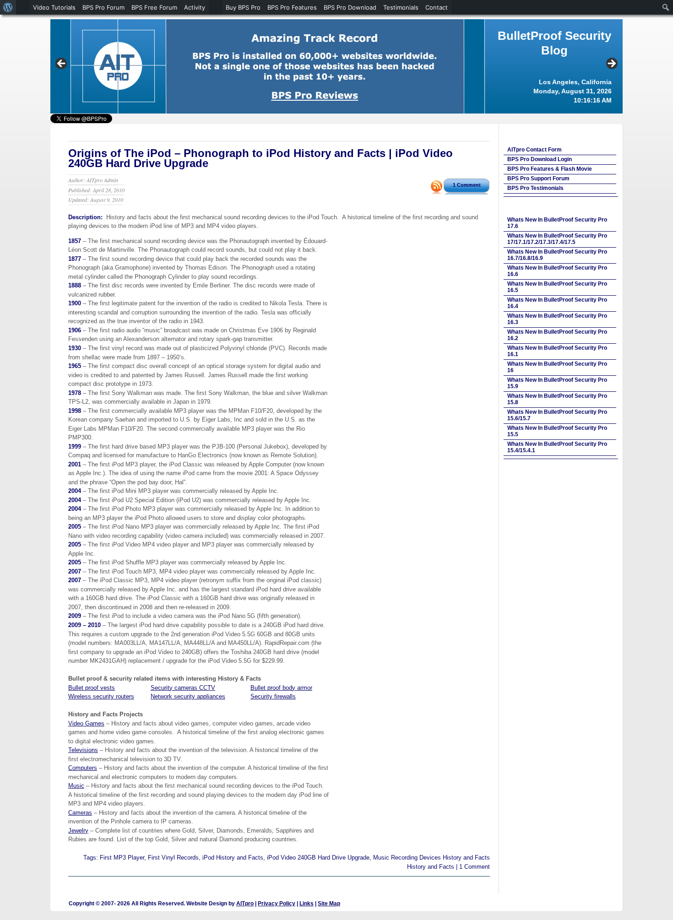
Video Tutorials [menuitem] (54, 7)
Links (306, 903)
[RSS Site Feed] (436, 191)
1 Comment (467, 185)
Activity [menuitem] (194, 7)
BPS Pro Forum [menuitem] (103, 7)
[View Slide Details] (336, 66)
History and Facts (430, 866)
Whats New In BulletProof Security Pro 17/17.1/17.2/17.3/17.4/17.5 (557, 239)
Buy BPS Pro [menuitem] (243, 7)
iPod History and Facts (232, 857)
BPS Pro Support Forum (538, 178)
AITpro (245, 903)
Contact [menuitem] (436, 7)
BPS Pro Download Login (539, 159)
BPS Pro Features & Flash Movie (549, 169)
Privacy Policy (276, 903)
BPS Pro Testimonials (535, 188)
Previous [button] (62, 64)
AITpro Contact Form (534, 149)
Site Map (329, 903)
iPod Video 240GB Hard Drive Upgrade (318, 857)
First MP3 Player (122, 857)
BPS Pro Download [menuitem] (350, 7)
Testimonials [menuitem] (400, 7)
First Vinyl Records (173, 857)
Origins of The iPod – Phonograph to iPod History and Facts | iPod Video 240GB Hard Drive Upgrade (260, 158)
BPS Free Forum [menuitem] (154, 7)
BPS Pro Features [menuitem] (292, 7)
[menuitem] (8, 7)
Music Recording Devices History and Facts (431, 857)
